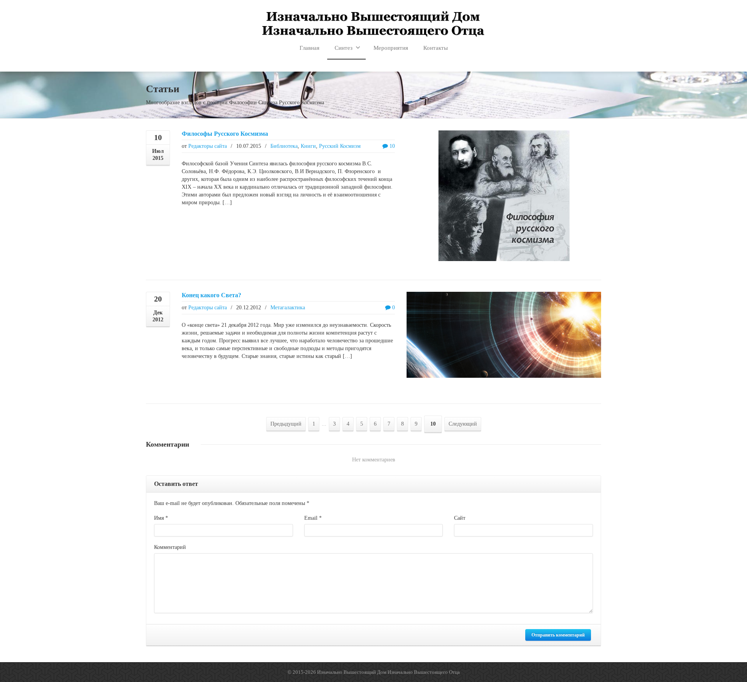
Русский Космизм (340, 146)
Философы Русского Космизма (225, 133)
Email (313, 518)
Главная (309, 48)
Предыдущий (286, 424)
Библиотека (284, 146)
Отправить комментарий (558, 635)
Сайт (459, 518)
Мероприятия (391, 48)
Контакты (435, 48)
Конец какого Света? (211, 295)
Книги (308, 146)
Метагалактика (287, 307)
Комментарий (170, 547)
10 (391, 146)
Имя (161, 518)
